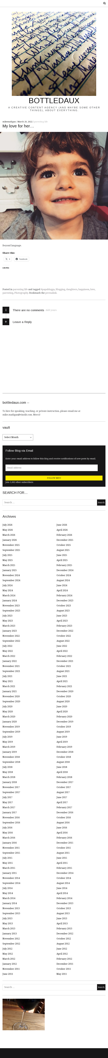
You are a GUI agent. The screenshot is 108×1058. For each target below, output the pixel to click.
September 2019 (11, 731)
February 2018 (64, 777)
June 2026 (62, 525)
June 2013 (62, 918)
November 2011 (11, 969)
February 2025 (64, 565)
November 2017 (11, 787)
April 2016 (62, 832)
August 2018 (63, 762)
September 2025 (11, 550)
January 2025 (10, 570)
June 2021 (62, 676)
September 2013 (11, 913)
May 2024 (8, 590)
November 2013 (11, 908)
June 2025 (62, 555)
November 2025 (11, 545)
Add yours (51, 310)
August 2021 (63, 671)
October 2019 (64, 726)
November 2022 (11, 636)
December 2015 (65, 842)
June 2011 (8, 974)
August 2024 (63, 580)
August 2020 (63, 701)
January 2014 (10, 903)
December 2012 (65, 933)
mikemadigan (9, 122)
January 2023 (10, 631)
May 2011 (62, 974)
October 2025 (64, 545)
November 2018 (11, 757)
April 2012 (62, 953)
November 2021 (11, 666)
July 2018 (7, 767)
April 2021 (62, 681)
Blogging (60, 289)
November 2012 (11, 938)
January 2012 (10, 964)
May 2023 (8, 620)
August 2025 (63, 550)
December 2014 (65, 873)
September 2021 (11, 671)
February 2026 (64, 535)
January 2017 (10, 812)
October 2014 (64, 878)
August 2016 (63, 822)
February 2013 (64, 928)
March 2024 (9, 595)
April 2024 (62, 590)
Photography (21, 293)
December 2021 (65, 661)
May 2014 (8, 893)
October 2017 (64, 787)
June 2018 (62, 767)
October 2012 (64, 938)
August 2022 (63, 641)
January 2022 (10, 661)
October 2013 (64, 908)
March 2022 (9, 656)
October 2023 (64, 605)
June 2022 (62, 646)
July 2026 (7, 525)
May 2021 (8, 681)
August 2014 (63, 883)
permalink (51, 293)
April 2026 (62, 530)
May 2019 (8, 742)
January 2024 (10, 600)
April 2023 (62, 620)
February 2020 (64, 716)
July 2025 (7, 555)
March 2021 (9, 686)
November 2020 (11, 696)
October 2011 (64, 969)
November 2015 (11, 847)
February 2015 (64, 868)
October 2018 (64, 757)
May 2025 (8, 560)
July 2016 (7, 827)
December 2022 (65, 631)
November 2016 (11, 817)
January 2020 (10, 721)
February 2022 (64, 656)
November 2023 (11, 605)
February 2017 (64, 807)
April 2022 (62, 651)
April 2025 (62, 560)
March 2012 (9, 958)
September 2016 (11, 822)
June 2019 (62, 736)
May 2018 (8, 772)
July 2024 (7, 585)
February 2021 (64, 686)
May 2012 (8, 953)
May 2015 (8, 863)
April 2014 (62, 893)
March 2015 (9, 868)
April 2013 (62, 923)
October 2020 (64, 696)
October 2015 (64, 847)
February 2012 (64, 958)
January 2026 (10, 540)
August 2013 (63, 913)
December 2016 (65, 812)
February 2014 (64, 898)
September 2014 (11, 883)
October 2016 (64, 817)
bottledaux (54, 100)
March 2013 (9, 928)
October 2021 (64, 666)
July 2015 (7, 858)
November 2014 (11, 878)
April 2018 (62, 772)
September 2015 (11, 853)
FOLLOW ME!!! (54, 478)
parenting (8, 293)
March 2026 (9, 535)
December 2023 (65, 600)
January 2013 (10, 933)
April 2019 (62, 742)
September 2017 (11, 792)
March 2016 (9, 837)
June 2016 (62, 827)
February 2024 (64, 595)
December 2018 (65, 752)
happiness (83, 289)
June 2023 (62, 615)
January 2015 (10, 873)
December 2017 (65, 782)
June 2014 (62, 888)
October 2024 (64, 575)
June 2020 (62, 706)
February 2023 (64, 625)
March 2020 (9, 716)
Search (103, 3)
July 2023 (7, 615)
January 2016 (10, 842)
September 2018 (11, 762)
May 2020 (8, 711)
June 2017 (62, 797)
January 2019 (10, 752)
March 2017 (9, 807)
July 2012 (7, 948)
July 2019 (7, 736)
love (92, 289)
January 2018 (10, 782)
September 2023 (11, 610)
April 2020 (62, 711)
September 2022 (11, 641)
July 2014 (7, 888)
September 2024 (11, 580)
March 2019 (9, 747)
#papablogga (48, 289)
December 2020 (65, 691)
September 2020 (11, 701)
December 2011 (65, 964)
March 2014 (9, 898)
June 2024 (62, 585)
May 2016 (8, 832)
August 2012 (63, 943)
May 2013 (8, 923)
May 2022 (8, 651)
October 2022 (64, 636)
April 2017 (62, 802)
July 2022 (7, 646)
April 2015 (62, 863)
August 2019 (63, 731)
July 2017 (7, 797)
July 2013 (7, 918)
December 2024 (65, 570)
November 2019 (11, 726)
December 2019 (65, 721)
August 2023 (63, 610)
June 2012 (62, 948)
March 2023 (9, 625)
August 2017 (63, 792)
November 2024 (11, 575)
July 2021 (7, 676)
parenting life (41, 122)
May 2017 (8, 802)
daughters (71, 289)
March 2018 (9, 777)
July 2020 (7, 706)
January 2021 (10, 691)
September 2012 (11, 943)
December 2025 (65, 540)
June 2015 (62, 858)
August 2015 (63, 853)
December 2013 (65, 903)
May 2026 (8, 530)
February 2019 (64, 747)
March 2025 (9, 565)
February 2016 (64, 837)
